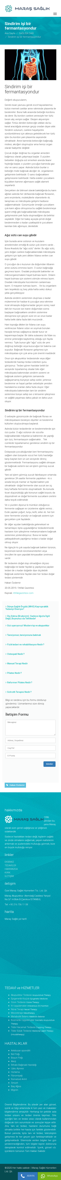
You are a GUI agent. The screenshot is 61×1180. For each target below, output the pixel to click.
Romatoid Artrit (19, 1079)
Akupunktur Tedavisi (21, 995)
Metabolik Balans (20, 1016)
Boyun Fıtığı (17, 1057)
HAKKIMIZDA (11, 869)
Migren (14, 1090)
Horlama (15, 1072)
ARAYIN (30, 1175)
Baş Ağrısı (16, 1086)
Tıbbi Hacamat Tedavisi (23, 1027)
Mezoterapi (17, 1013)
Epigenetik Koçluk (20, 998)
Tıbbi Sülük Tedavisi (21, 1030)
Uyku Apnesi (17, 1068)
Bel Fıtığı (15, 1054)
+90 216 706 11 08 (18, 904)
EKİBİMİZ (9, 861)
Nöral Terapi (17, 1009)
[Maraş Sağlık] (33, 8)
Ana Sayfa (10, 33)
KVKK (7, 872)
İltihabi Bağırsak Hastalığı (23, 1064)
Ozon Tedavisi (18, 1002)
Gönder (49, 764)
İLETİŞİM (9, 876)
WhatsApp (52, 1175)
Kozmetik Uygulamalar (22, 1020)
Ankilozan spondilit (20, 1050)
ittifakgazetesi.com (23, 593)
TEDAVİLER (10, 865)
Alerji (13, 1061)
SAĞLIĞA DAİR (26, 33)
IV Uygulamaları (19, 1005)
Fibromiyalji (17, 1075)
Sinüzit (14, 1082)
